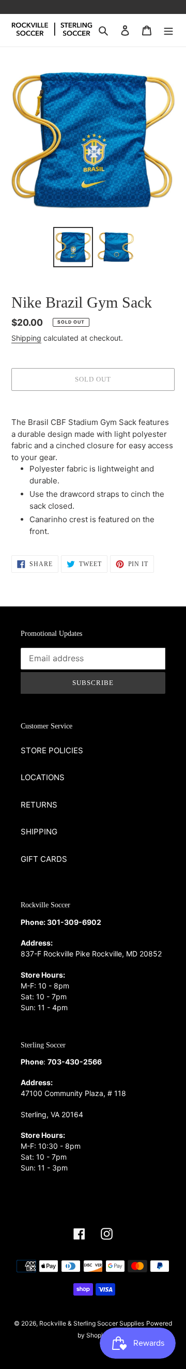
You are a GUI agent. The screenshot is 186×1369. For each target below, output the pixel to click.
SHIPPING (39, 831)
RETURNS (39, 805)
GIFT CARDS (44, 859)
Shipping (26, 337)
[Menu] (168, 30)
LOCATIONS (43, 777)
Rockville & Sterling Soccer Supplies (91, 1323)
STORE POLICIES (52, 750)
